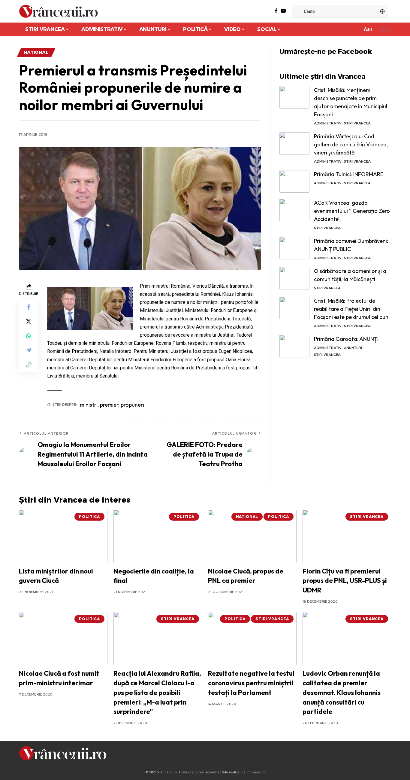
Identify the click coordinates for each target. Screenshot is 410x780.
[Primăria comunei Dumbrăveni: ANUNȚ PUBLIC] (294, 248)
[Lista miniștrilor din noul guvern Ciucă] (63, 536)
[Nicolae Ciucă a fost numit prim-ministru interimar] (63, 638)
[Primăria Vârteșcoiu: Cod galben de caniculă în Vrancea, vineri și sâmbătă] (294, 143)
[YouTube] (283, 11)
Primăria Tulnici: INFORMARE (348, 174)
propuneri (132, 404)
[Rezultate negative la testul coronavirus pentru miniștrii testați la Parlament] (252, 638)
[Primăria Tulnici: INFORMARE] (294, 181)
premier (109, 404)
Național (36, 52)
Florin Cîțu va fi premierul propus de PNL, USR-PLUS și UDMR (345, 581)
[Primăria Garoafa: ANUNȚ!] (294, 346)
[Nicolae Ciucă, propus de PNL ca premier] (252, 536)
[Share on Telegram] (28, 350)
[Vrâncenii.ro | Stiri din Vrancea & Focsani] (58, 11)
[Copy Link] (28, 364)
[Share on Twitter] (28, 321)
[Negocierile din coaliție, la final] (157, 536)
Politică (89, 516)
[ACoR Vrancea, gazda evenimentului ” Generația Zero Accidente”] (294, 210)
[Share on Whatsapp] (28, 336)
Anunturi (353, 348)
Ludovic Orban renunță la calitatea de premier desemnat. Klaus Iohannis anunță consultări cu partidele (342, 692)
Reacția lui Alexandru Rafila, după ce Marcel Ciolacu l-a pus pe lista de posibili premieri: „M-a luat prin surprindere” (157, 692)
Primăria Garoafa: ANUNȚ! (346, 338)
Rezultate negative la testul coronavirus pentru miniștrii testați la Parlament (251, 683)
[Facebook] (276, 11)
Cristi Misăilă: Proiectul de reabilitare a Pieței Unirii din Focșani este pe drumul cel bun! (352, 308)
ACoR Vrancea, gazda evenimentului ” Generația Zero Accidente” (352, 210)
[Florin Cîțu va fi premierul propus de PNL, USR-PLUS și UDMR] (347, 536)
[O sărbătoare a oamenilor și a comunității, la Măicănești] (294, 278)
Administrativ (328, 123)
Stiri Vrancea (357, 123)
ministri (89, 404)
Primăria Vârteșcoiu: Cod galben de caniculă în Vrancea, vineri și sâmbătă (351, 144)
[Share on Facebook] (28, 307)
